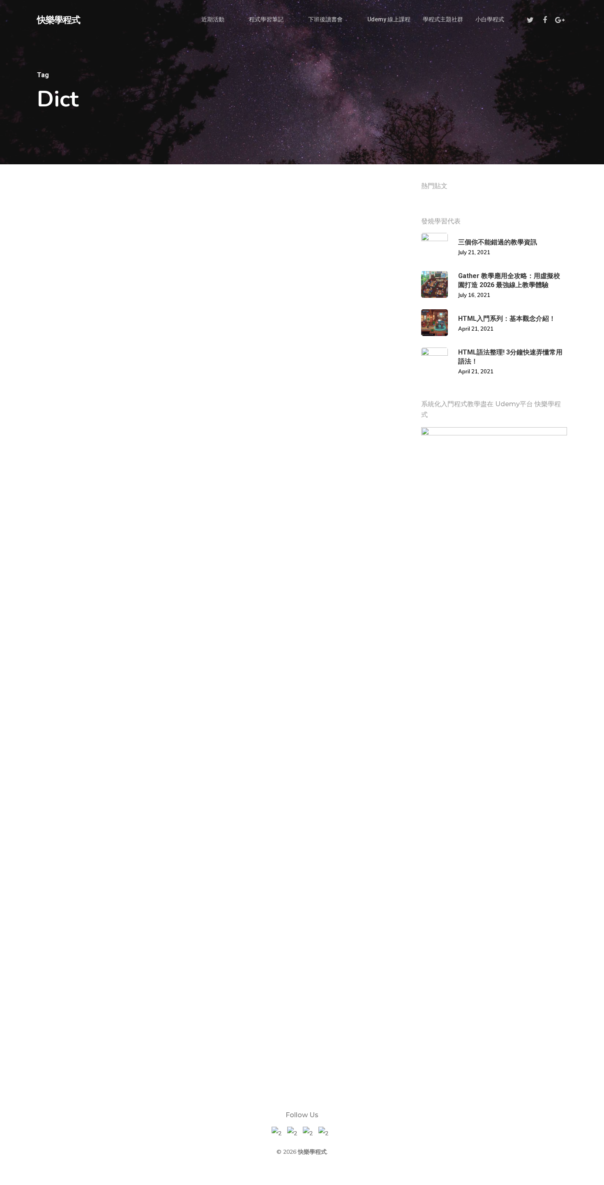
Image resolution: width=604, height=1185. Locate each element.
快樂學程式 (58, 19)
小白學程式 (489, 19)
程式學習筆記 (266, 19)
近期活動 (212, 19)
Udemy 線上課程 (388, 19)
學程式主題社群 (443, 19)
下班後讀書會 (325, 19)
